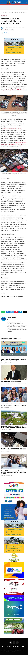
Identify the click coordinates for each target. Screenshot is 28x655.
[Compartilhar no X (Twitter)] (6, 33)
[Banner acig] (14, 519)
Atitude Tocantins (9, 27)
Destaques (4, 15)
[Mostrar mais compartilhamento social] (9, 33)
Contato (24, 646)
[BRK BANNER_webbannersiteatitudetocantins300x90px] (14, 600)
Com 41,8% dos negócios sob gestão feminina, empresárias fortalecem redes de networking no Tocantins (13, 472)
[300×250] (14, 577)
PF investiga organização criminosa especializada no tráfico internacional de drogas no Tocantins (14, 449)
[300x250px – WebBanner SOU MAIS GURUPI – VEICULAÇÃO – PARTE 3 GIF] (14, 498)
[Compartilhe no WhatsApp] (2, 33)
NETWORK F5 (11, 651)
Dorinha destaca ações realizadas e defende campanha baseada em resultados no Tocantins (13, 404)
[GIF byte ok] (14, 594)
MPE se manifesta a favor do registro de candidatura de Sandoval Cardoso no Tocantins (13, 382)
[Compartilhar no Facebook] (4, 33)
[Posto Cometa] (14, 561)
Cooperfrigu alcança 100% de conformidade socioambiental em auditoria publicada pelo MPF (13, 427)
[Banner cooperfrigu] (14, 633)
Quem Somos (5, 646)
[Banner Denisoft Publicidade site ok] (14, 617)
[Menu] (2, 2)
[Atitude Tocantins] (14, 2)
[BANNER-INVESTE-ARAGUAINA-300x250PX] (14, 53)
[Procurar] (26, 2)
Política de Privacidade (15, 646)
